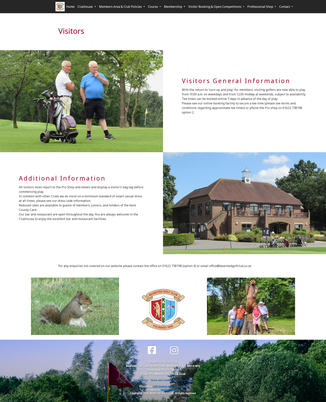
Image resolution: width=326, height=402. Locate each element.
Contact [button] (285, 7)
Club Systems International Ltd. (170, 386)
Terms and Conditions (162, 380)
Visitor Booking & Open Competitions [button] (215, 7)
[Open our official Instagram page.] (174, 350)
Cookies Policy (185, 380)
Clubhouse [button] (86, 7)
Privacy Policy (141, 380)
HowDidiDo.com (169, 389)
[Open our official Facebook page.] (152, 350)
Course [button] (153, 7)
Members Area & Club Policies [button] (121, 7)
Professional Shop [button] (260, 7)
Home (70, 7)
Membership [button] (173, 7)
